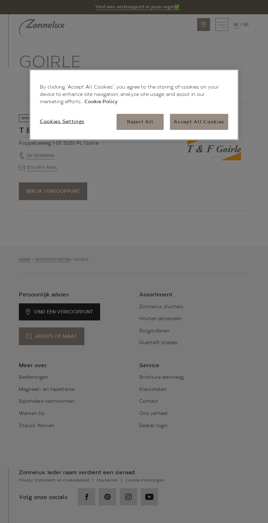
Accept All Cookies (199, 122)
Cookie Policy (101, 102)
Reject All (140, 122)
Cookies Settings (62, 121)
